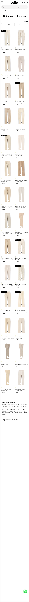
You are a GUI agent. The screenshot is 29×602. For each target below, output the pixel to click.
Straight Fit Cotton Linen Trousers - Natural (6, 102)
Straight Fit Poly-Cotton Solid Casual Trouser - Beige (7, 285)
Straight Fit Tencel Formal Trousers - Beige (20, 102)
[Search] (3, 7)
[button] (27, 2)
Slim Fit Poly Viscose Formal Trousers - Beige (21, 233)
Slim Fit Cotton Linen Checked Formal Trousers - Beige (21, 364)
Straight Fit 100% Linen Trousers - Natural (6, 50)
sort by (22, 24)
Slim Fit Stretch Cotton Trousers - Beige (20, 50)
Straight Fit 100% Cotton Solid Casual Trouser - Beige (7, 259)
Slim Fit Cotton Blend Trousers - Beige (19, 76)
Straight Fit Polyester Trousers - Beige (19, 155)
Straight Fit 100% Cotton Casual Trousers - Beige (6, 233)
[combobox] (14, 7)
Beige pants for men (12, 10)
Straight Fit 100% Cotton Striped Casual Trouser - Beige (20, 259)
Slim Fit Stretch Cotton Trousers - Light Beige (20, 129)
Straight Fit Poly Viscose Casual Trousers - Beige (20, 207)
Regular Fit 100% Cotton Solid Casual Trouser (6, 207)
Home (3, 11)
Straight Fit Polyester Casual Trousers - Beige (21, 338)
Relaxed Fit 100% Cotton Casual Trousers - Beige (6, 155)
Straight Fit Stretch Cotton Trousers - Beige (7, 76)
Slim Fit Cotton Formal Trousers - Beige (6, 390)
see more (3, 414)
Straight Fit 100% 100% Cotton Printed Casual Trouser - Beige (20, 285)
